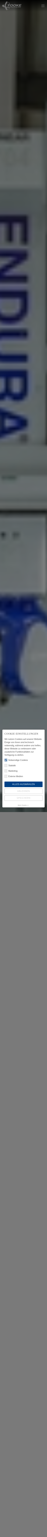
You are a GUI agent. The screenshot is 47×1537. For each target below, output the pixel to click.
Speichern (23, 798)
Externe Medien (15, 776)
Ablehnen (23, 791)
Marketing (12, 771)
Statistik (12, 765)
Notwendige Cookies (18, 760)
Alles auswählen (23, 784)
